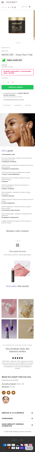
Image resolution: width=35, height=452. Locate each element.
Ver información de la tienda (14, 99)
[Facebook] (13, 392)
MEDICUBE (4, 51)
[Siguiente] (20, 43)
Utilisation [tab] (28, 105)
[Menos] (3, 82)
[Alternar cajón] (2, 2)
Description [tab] (7, 105)
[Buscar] (29, 6)
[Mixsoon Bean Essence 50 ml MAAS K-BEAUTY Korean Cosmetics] (9, 329)
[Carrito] (15, 7)
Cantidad (4, 78)
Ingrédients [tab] (17, 105)
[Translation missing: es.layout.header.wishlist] (12, 7)
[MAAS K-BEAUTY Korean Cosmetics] (11, 2)
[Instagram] (4, 392)
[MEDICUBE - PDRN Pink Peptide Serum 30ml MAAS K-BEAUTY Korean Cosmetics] (26, 308)
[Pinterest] (8, 392)
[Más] (13, 82)
